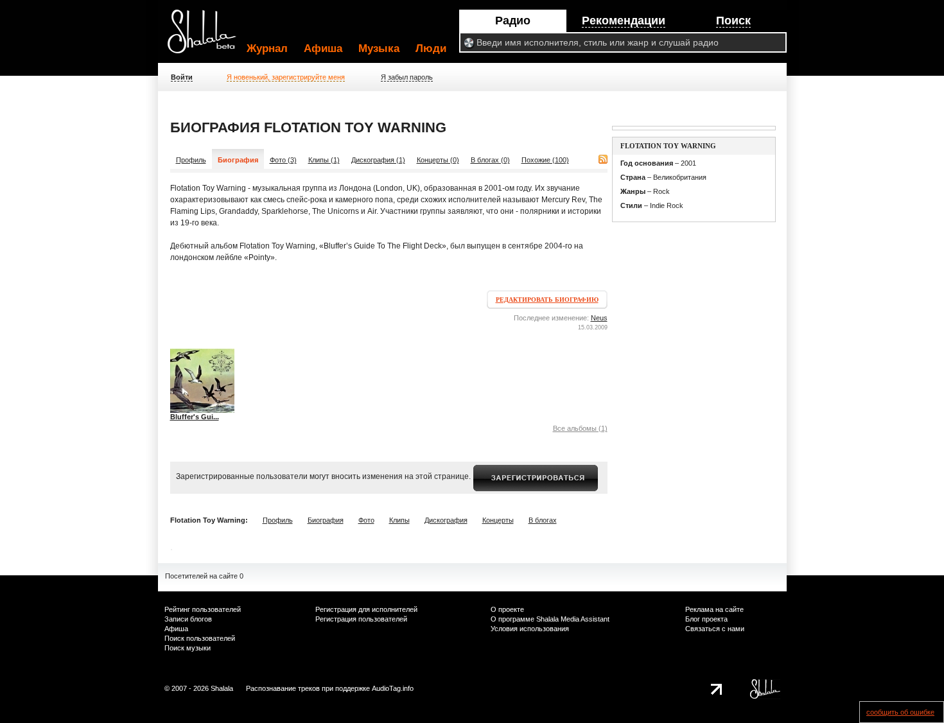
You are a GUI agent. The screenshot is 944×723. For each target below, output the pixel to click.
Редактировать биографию (547, 299)
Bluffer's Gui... (194, 417)
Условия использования (530, 628)
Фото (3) (283, 160)
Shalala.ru (207, 37)
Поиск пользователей (199, 638)
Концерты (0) (438, 160)
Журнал (267, 48)
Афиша (323, 48)
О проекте (507, 609)
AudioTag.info (393, 688)
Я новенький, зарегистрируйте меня (286, 77)
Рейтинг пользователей (202, 609)
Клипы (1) (324, 160)
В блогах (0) (490, 160)
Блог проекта (706, 619)
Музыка (378, 48)
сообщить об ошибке (900, 712)
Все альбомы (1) (580, 428)
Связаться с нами (714, 628)
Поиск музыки (187, 648)
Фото (366, 520)
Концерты (498, 520)
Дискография (446, 520)
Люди (430, 48)
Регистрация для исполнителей (366, 609)
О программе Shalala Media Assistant (550, 619)
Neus (599, 318)
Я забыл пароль (407, 77)
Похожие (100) (545, 160)
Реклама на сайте (714, 609)
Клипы (399, 520)
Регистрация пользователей (361, 619)
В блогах (543, 520)
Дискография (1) (378, 160)
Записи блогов (188, 619)
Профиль (191, 160)
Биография (326, 520)
